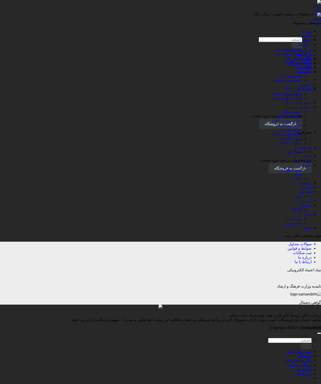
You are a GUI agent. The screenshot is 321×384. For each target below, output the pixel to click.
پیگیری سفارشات (298, 360)
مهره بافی (294, 152)
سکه (308, 156)
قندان (298, 174)
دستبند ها (305, 89)
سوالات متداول (300, 244)
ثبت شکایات (302, 253)
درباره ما (305, 257)
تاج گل (297, 210)
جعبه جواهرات (291, 169)
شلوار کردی (302, 161)
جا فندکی (304, 67)
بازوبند (307, 40)
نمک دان (296, 178)
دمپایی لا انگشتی (289, 143)
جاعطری (305, 85)
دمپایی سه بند (291, 129)
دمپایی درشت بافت (287, 120)
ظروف (306, 165)
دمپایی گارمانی (290, 138)
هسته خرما (293, 219)
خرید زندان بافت (299, 351)
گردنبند (306, 201)
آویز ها (307, 31)
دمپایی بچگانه (292, 111)
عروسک (305, 183)
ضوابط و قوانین (300, 248)
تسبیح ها (305, 45)
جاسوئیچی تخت (290, 76)
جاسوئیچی (304, 71)
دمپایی (306, 107)
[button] (297, 88)
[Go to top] (319, 333)
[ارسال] (296, 45)
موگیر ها (305, 205)
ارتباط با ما (303, 262)
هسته (307, 214)
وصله (307, 227)
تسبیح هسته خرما (288, 53)
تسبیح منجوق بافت (287, 49)
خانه (317, 14)
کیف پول (305, 192)
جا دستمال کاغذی (298, 62)
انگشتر (306, 36)
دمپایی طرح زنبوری (287, 134)
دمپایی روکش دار (288, 125)
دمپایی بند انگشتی (288, 116)
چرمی (297, 196)
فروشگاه (305, 356)
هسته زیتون (293, 223)
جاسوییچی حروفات (287, 80)
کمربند (306, 187)
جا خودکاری (302, 58)
